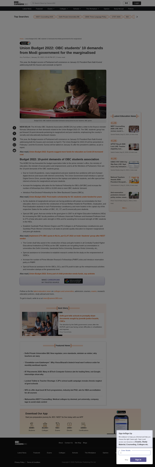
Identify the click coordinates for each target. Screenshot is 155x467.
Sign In (138, 460)
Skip (126, 460)
